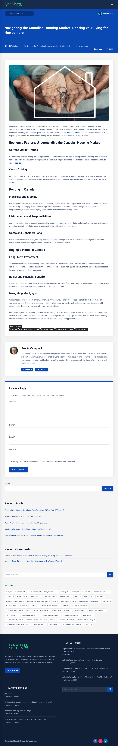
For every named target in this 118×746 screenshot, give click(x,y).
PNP (78, 596)
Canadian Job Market (51, 615)
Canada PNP (54, 624)
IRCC (89, 624)
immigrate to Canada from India (18, 624)
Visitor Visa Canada (66, 620)
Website (12, 449)
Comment (13, 402)
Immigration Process (71, 615)
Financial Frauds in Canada (36, 620)
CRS (55, 601)
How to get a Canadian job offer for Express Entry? (25, 719)
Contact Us (12, 670)
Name (12, 425)
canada (14, 330)
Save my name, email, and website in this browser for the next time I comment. (43, 462)
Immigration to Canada (66, 330)
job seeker (9, 694)
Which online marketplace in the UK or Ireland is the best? (28, 702)
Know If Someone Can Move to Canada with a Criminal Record (37, 561)
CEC (52, 620)
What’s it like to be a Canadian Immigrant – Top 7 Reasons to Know (44, 556)
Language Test (39, 624)
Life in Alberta (80, 610)
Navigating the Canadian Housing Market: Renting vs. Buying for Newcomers (34, 535)
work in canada (66, 596)
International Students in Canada (18, 610)
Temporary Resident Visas (72, 624)
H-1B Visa (34, 606)
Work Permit (88, 596)
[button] (104, 13)
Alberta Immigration (97, 610)
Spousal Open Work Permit (89, 601)
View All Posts (41, 369)
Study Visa (22, 596)
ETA (65, 606)
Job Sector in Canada (14, 620)
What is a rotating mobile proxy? (18, 711)
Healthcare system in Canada (38, 601)
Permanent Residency (86, 620)
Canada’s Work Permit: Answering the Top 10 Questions (26, 523)
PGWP (100, 596)
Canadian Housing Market (30, 330)
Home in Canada (48, 330)
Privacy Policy (31, 741)
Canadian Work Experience (16, 606)
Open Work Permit (68, 601)
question (10, 596)
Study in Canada (51, 592)
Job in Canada (50, 596)
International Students (51, 606)
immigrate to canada (70, 592)
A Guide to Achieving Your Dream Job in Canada (23, 516)
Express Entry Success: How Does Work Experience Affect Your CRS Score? (34, 510)
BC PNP (107, 601)
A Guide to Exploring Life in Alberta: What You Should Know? (28, 529)
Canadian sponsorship (15, 601)
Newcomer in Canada (101, 592)
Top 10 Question (13, 615)
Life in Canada (15, 46)
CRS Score (88, 615)
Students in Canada (79, 606)
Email (12, 437)
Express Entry (36, 596)
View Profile (27, 369)
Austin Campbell (31, 348)
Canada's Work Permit (31, 615)
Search (7, 484)
